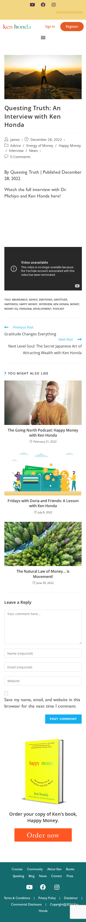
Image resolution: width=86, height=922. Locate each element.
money (74, 304)
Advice (15, 145)
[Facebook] (43, 5)
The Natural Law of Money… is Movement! (43, 574)
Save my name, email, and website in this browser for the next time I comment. (42, 703)
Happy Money (70, 145)
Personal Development (35, 308)
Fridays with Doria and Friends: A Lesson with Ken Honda (43, 503)
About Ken (54, 869)
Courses (17, 869)
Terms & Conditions (19, 898)
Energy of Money (39, 145)
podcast (58, 308)
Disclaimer (71, 898)
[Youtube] (32, 5)
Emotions (45, 299)
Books (70, 869)
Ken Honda (61, 304)
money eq (11, 308)
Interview (16, 150)
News (33, 150)
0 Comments (20, 157)
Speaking (18, 876)
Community (35, 869)
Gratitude (60, 299)
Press (70, 876)
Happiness (11, 304)
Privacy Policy (48, 898)
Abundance (20, 299)
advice (33, 299)
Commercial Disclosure (69, 12)
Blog (31, 876)
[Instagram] (53, 5)
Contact (56, 876)
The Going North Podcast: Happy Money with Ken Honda (43, 433)
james (15, 139)
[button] (50, 26)
